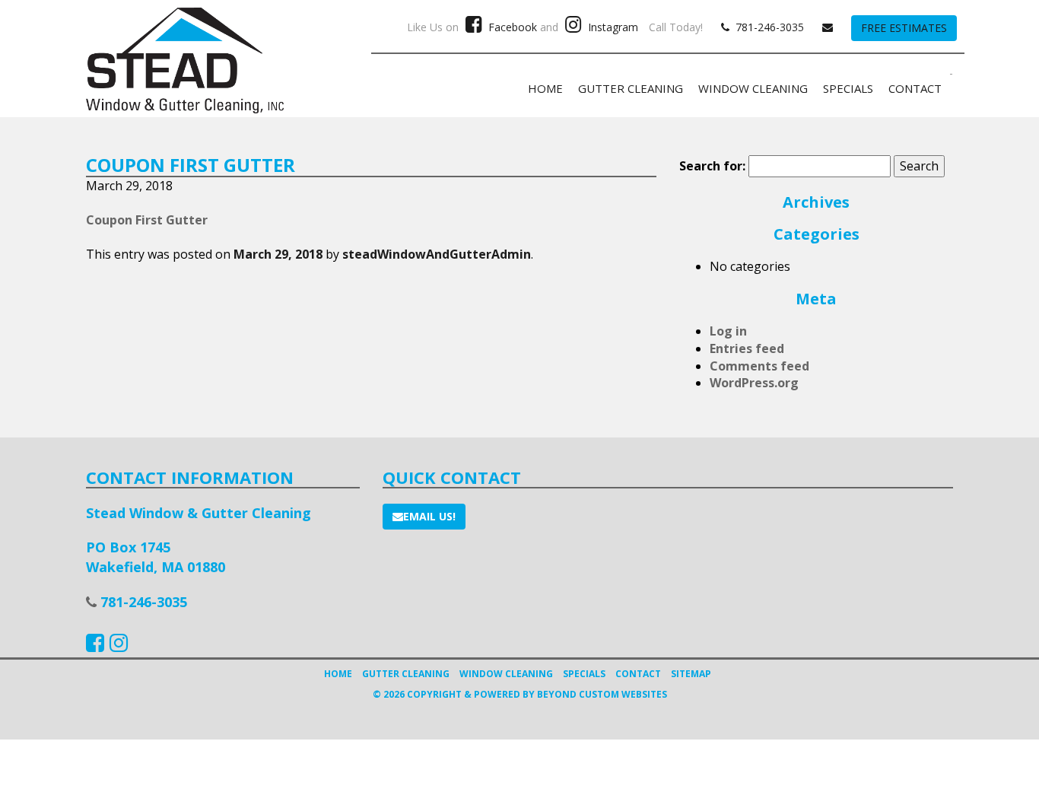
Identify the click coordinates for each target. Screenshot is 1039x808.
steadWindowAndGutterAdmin (436, 254)
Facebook (511, 27)
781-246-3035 (766, 27)
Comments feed (759, 366)
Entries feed (747, 348)
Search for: (712, 165)
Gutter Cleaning (630, 88)
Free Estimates (904, 28)
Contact (915, 88)
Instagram (611, 27)
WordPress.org (754, 382)
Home (545, 88)
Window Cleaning (753, 88)
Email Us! (429, 516)
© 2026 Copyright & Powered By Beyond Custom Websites (520, 694)
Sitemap (691, 673)
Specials (848, 88)
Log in (728, 331)
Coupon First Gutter (147, 220)
